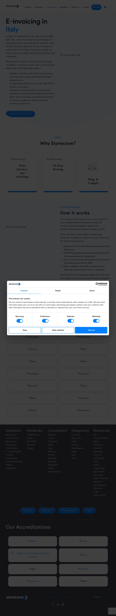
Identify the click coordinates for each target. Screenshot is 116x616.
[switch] (45, 321)
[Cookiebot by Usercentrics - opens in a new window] (97, 284)
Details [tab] (58, 291)
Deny (25, 330)
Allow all (91, 330)
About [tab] (91, 291)
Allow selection (58, 330)
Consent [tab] (24, 291)
